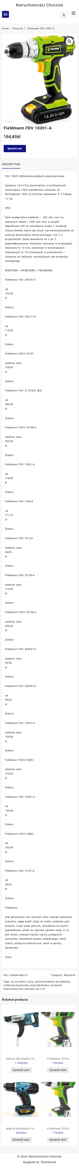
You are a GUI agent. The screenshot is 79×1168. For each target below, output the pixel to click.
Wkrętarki (70, 975)
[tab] (12, 164)
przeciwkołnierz (39, 985)
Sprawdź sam (14, 148)
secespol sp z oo (35, 989)
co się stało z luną (22, 981)
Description (11, 164)
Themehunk (48, 1162)
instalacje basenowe (16, 985)
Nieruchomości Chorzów (39, 5)
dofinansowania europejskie (52, 981)
